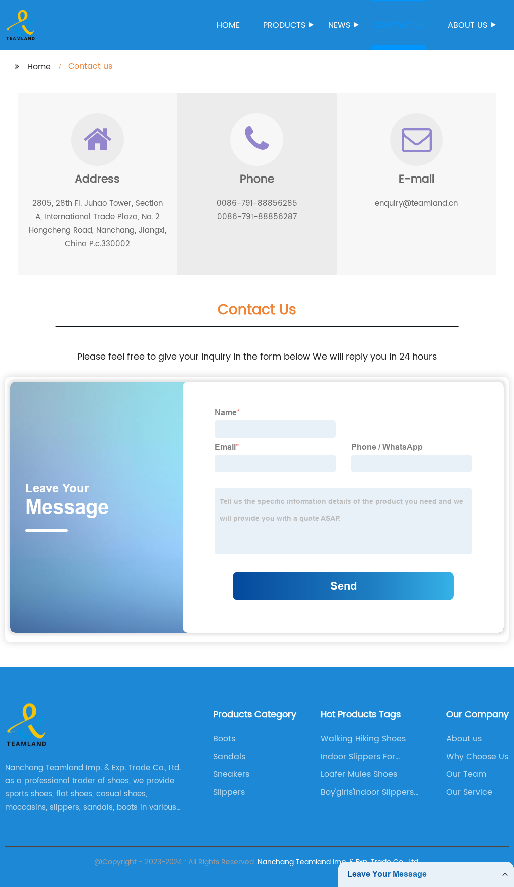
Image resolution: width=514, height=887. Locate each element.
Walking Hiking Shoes (363, 739)
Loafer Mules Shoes (359, 774)
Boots (224, 739)
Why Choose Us (477, 756)
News (339, 25)
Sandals (229, 757)
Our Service (469, 792)
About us (467, 25)
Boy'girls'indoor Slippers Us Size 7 (367, 792)
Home (228, 25)
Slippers (229, 792)
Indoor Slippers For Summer (358, 757)
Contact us (399, 25)
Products (284, 25)
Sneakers (231, 774)
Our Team (466, 774)
